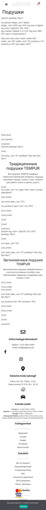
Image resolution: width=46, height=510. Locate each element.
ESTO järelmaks (23, 480)
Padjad (23, 440)
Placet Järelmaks (23, 484)
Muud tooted (23, 447)
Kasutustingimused (23, 466)
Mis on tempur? (23, 463)
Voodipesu (23, 444)
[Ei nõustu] (42, 505)
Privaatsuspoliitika (23, 470)
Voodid (23, 437)
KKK (23, 473)
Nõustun (23, 506)
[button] (6, 4)
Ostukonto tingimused (23, 477)
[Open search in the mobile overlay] (44, 4)
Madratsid (23, 433)
